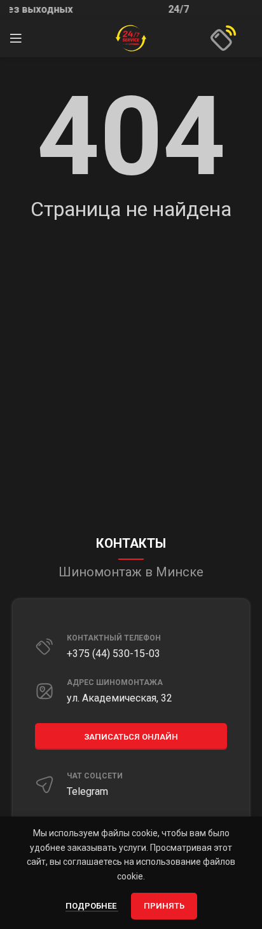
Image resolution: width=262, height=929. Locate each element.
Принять (164, 906)
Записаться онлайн (131, 737)
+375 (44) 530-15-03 (113, 654)
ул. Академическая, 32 (119, 698)
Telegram (87, 791)
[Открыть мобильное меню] (16, 38)
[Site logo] (131, 37)
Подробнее (92, 906)
